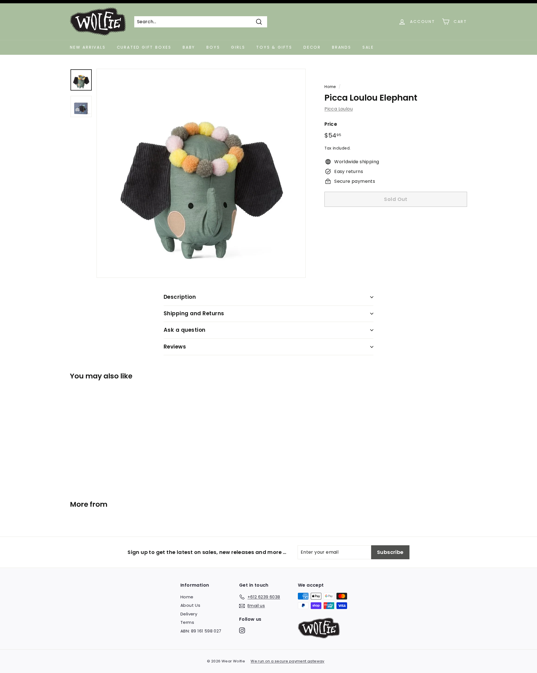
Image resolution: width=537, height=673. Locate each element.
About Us (190, 605)
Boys (213, 47)
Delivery (188, 614)
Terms (187, 622)
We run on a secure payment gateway (287, 661)
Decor (312, 47)
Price (330, 124)
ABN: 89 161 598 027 (201, 631)
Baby (189, 47)
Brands (341, 47)
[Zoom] (201, 173)
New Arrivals (88, 47)
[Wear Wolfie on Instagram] (242, 630)
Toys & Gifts (274, 47)
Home (330, 86)
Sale (368, 47)
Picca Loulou (338, 109)
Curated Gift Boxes (144, 47)
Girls (238, 47)
